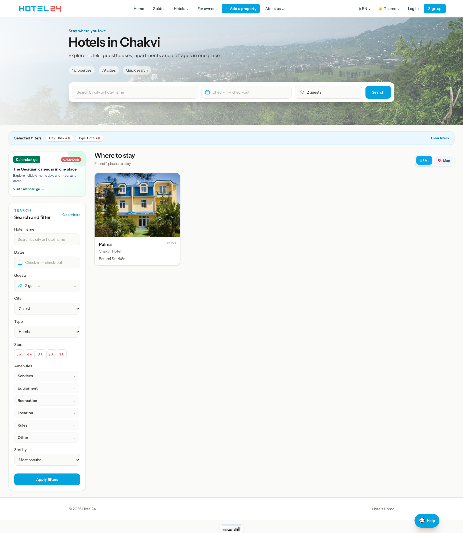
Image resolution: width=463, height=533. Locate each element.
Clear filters (440, 138)
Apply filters (47, 479)
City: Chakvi (59, 138)
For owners (206, 8)
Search (378, 92)
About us (274, 8)
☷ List (424, 160)
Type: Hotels (89, 138)
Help (427, 521)
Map (446, 160)
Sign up (435, 8)
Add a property (241, 8)
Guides (159, 8)
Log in (413, 8)
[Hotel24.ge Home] (40, 8)
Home (139, 8)
